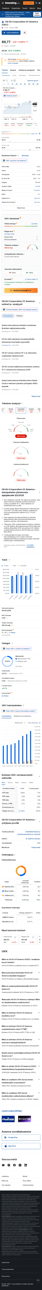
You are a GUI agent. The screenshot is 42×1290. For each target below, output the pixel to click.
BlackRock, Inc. (8, 921)
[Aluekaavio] (7, 80)
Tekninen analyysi (11, 403)
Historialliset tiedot (35, 75)
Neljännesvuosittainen (22, 716)
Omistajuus (22, 75)
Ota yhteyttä (6, 1185)
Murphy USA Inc (26, 936)
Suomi (24, 8)
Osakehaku (16, 8)
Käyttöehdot (6, 1262)
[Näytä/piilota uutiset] (14, 80)
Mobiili (25, 1176)
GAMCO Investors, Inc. (10, 917)
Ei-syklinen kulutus (33, 839)
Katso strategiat (13, 63)
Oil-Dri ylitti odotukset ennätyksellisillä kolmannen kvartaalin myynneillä (18, 340)
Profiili (14, 75)
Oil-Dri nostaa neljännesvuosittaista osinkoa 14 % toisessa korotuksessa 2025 (20, 368)
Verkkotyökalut (28, 1185)
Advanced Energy (9, 936)
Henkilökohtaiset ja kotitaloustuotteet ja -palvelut (29, 833)
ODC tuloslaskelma (12, 705)
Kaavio (13, 70)
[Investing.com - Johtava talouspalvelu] (12, 3)
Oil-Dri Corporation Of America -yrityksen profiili (19, 821)
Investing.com (6, 345)
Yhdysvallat (35, 847)
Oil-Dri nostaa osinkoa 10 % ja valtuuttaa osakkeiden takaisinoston (19, 354)
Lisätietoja (5, 1176)
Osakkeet (5, 8)
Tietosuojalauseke (8, 1269)
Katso (23, 811)
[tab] (11, 410)
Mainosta (5, 1181)
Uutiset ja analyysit (27, 70)
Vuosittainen (6, 716)
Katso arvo (34, 133)
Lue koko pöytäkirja (30, 546)
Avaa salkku (27, 1181)
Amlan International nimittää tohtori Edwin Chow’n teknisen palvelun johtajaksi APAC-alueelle (20, 383)
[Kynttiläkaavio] (4, 80)
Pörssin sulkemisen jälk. (11, 54)
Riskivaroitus (6, 1276)
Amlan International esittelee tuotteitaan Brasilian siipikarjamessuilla (19, 326)
